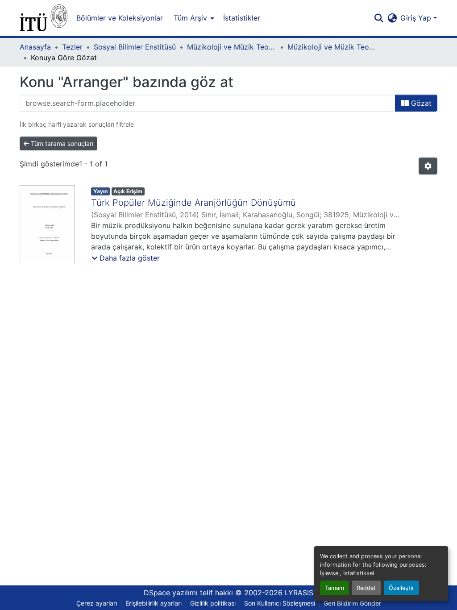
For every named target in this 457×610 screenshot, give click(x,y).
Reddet (366, 588)
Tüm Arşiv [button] (190, 17)
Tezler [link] (72, 46)
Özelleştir (401, 588)
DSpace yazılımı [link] (171, 592)
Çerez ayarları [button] (96, 603)
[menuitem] (193, 18)
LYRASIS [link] (299, 592)
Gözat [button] (420, 103)
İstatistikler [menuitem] (241, 17)
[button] (43, 17)
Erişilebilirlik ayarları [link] (153, 603)
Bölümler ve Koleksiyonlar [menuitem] (119, 17)
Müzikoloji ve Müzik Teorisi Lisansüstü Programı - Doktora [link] (332, 46)
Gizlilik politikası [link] (213, 603)
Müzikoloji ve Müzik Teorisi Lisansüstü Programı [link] (231, 46)
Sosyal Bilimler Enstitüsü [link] (135, 46)
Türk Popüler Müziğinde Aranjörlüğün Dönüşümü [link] (193, 202)
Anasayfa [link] (35, 46)
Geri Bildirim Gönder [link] (352, 603)
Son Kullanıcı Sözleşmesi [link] (279, 603)
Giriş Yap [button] (416, 17)
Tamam (334, 588)
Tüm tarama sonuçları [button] (61, 143)
